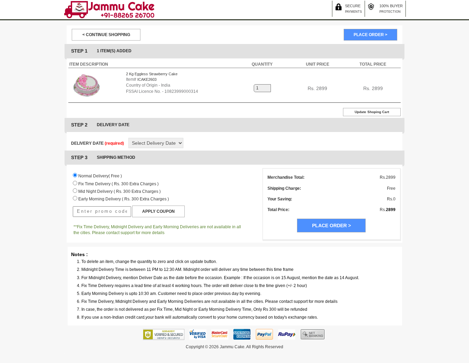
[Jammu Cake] (109, 9)
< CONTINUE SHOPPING (106, 34)
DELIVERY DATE (97, 143)
